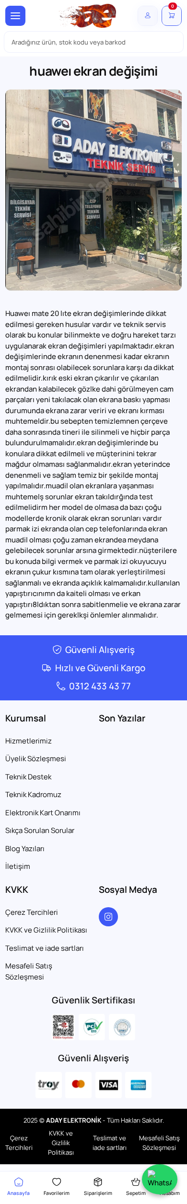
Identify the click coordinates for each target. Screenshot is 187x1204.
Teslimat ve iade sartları (44, 948)
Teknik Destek (28, 777)
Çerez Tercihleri (31, 912)
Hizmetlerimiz (28, 741)
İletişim (17, 866)
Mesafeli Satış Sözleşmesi (28, 971)
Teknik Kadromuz (33, 794)
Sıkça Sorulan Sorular (39, 830)
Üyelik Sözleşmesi (35, 759)
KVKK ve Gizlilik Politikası (46, 930)
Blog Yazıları (25, 849)
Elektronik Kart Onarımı (43, 813)
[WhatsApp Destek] (159, 1179)
